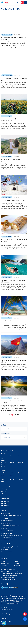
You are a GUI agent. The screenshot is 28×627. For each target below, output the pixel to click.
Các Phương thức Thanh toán (8, 579)
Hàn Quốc (20, 462)
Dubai (11, 464)
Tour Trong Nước (5, 501)
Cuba (2, 475)
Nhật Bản (3, 462)
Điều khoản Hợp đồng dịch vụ (8, 577)
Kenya (2, 481)
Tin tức (16, 561)
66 (7, 414)
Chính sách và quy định (8, 569)
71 (20, 414)
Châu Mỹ (3, 470)
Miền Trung (4, 489)
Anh (2, 456)
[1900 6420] (25, 614)
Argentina (12, 475)
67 (10, 414)
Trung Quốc (12, 462)
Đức (2, 458)
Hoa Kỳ (3, 472)
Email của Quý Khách (7, 609)
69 (15, 414)
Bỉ (10, 456)
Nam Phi (12, 479)
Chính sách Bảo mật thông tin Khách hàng (11, 573)
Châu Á (3, 460)
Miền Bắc (3, 491)
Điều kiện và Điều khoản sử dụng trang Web (11, 571)
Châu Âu (3, 453)
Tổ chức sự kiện (5, 563)
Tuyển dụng (17, 563)
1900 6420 (5, 518)
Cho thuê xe (4, 565)
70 (18, 414)
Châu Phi (3, 477)
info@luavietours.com (8, 520)
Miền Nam (3, 494)
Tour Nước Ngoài (5, 503)
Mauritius (20, 479)
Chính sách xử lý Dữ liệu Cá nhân (9, 575)
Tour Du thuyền (5, 505)
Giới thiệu (3, 561)
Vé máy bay (17, 565)
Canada (11, 472)
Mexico (20, 472)
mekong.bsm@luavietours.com (10, 541)
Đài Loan (3, 464)
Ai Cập (2, 479)
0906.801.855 (6, 539)
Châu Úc (3, 466)
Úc (2, 469)
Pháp (19, 456)
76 (25, 414)
